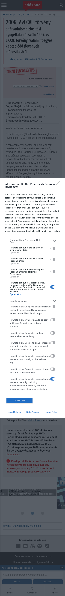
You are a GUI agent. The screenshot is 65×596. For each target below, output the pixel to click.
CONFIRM (19, 400)
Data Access (32, 412)
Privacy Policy (50, 412)
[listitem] (32, 241)
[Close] (59, 184)
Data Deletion (14, 412)
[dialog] (32, 298)
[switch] (52, 248)
